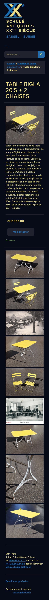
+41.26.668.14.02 (15, 563)
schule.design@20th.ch (18, 567)
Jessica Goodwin (22, 592)
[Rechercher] (41, 54)
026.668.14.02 (17, 560)
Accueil (11, 63)
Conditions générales (17, 581)
